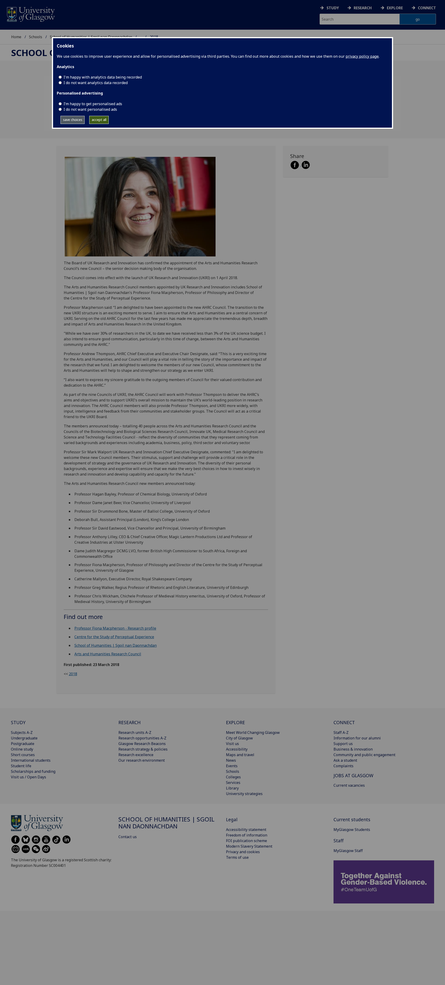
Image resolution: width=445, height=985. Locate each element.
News (231, 760)
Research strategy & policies (143, 749)
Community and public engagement (364, 754)
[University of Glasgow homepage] (30, 14)
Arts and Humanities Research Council (107, 654)
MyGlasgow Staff (348, 850)
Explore (395, 7)
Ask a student (345, 760)
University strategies (244, 793)
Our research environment (141, 760)
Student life (21, 765)
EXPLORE (235, 722)
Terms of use (237, 857)
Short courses (23, 754)
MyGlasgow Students (352, 829)
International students (31, 760)
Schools (35, 36)
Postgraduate (22, 743)
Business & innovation (353, 749)
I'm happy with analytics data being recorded (103, 77)
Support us (343, 743)
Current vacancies (349, 785)
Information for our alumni (357, 738)
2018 (73, 673)
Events (232, 765)
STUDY (18, 722)
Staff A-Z (341, 732)
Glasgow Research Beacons (142, 743)
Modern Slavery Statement (249, 846)
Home (16, 36)
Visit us (232, 743)
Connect (427, 7)
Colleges (233, 777)
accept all (99, 119)
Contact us (127, 836)
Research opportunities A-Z (142, 738)
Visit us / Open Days (28, 777)
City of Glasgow (239, 738)
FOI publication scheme (246, 840)
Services (233, 782)
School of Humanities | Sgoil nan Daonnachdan (115, 645)
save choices (72, 119)
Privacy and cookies (243, 851)
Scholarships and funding (33, 771)
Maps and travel (240, 754)
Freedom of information (246, 835)
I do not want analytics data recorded (96, 82)
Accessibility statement (246, 829)
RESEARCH (129, 722)
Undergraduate (24, 738)
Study (333, 7)
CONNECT (344, 722)
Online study (22, 749)
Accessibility (237, 749)
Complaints (343, 765)
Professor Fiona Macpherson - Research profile (115, 628)
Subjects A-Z (22, 732)
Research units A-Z (134, 732)
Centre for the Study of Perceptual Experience (114, 636)
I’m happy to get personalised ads (93, 103)
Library (232, 788)
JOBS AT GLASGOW (353, 775)
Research (363, 7)
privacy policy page (362, 56)
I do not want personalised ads (90, 109)
